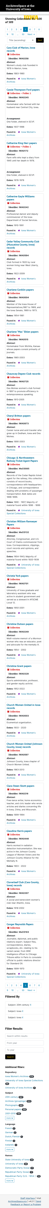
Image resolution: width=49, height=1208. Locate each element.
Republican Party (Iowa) (18, 1172)
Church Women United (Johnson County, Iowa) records (24, 745)
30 (23, 34)
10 (12, 34)
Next (31, 34)
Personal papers (15, 1109)
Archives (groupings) (18, 1101)
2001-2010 (12, 1113)
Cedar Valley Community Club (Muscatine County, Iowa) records (23, 244)
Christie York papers (17, 575)
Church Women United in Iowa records (23, 706)
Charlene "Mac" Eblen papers (22, 331)
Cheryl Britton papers (18, 415)
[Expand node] (46, 13)
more (8, 1118)
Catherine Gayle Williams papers (20, 198)
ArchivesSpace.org (17, 1201)
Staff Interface (27, 1198)
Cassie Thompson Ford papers (23, 89)
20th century (13, 1097)
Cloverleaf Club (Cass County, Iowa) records (23, 884)
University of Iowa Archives (20, 1087)
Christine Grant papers (19, 666)
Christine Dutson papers (20, 624)
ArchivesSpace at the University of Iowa (20, 7)
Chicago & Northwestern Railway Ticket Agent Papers (22, 459)
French (10, 1128)
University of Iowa (16, 1163)
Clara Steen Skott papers (20, 786)
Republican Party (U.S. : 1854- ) (22, 1176)
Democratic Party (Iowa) (19, 1168)
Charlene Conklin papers (20, 289)
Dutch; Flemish (13, 1136)
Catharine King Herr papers (22, 143)
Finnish (9, 1140)
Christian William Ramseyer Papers (22, 523)
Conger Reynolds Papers (20, 924)
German (10, 1132)
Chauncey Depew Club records (23, 373)
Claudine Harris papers (19, 831)
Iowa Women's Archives (19, 1076)
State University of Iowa (19, 1159)
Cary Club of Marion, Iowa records (21, 49)
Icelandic (10, 1144)
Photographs (14, 1105)
